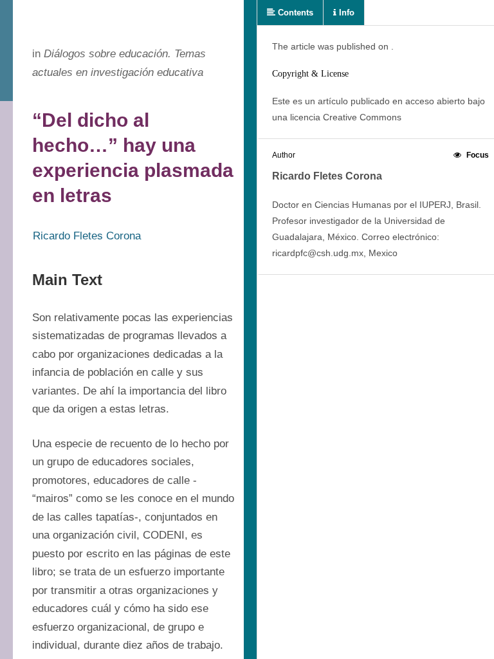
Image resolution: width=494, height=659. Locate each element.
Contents (294, 12)
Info (345, 12)
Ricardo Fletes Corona (87, 236)
